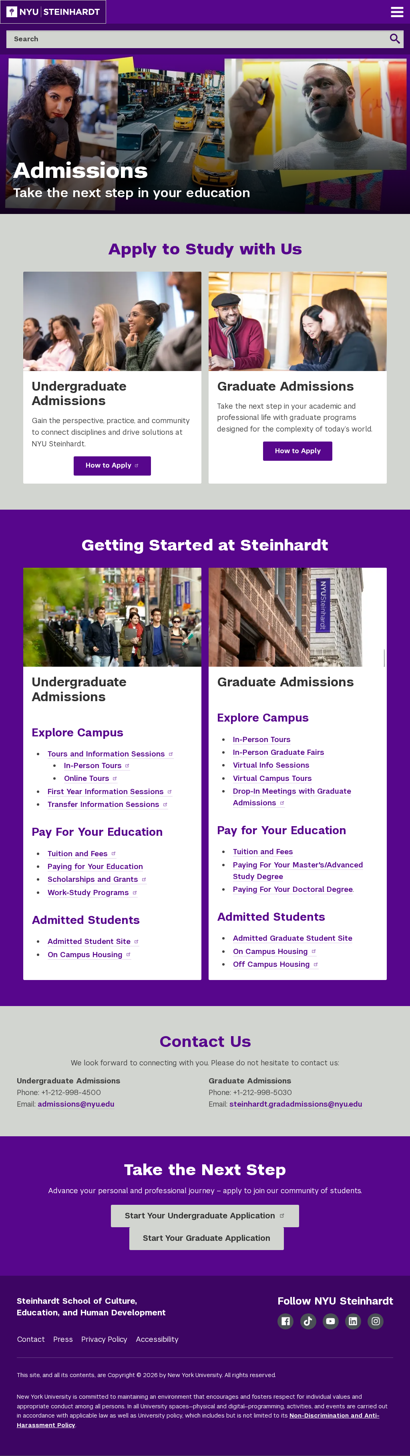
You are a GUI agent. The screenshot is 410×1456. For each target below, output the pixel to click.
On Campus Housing (89, 954)
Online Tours (91, 778)
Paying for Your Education (95, 866)
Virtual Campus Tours (272, 778)
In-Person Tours (97, 765)
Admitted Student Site (89, 941)
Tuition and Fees (78, 853)
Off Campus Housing (271, 964)
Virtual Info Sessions (271, 765)
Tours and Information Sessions (106, 753)
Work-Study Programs (88, 892)
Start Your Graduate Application (206, 1238)
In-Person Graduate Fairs (278, 752)
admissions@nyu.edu (76, 1104)
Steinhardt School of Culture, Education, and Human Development (91, 1307)
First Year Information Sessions (106, 791)
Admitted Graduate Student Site (292, 938)
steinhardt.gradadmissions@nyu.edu (295, 1104)
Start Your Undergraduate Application (201, 1215)
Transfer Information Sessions (103, 804)
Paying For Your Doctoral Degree (293, 889)
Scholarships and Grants (93, 879)
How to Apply (118, 468)
